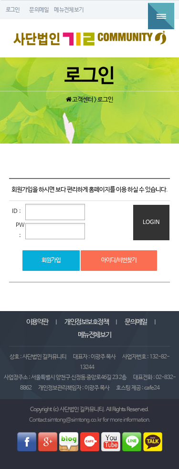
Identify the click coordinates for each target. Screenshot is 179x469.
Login (151, 222)
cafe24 (151, 388)
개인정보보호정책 (86, 322)
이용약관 (37, 322)
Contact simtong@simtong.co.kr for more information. (89, 420)
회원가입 (51, 260)
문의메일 (136, 322)
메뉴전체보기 (94, 335)
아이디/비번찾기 (119, 260)
